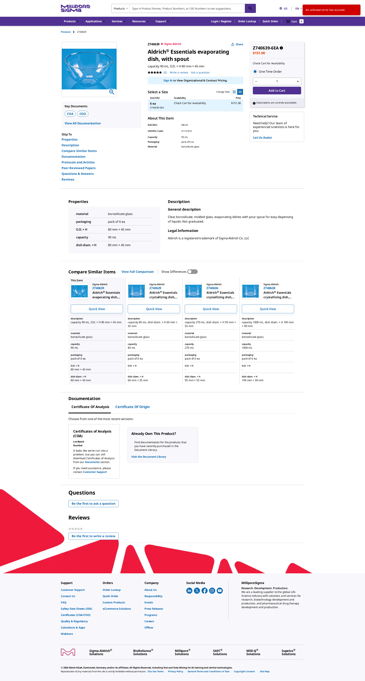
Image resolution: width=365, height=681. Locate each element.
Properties (70, 139)
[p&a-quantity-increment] (298, 81)
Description (70, 145)
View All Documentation (83, 123)
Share (239, 44)
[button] (221, 21)
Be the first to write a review (95, 537)
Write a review (179, 72)
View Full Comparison (137, 272)
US (285, 8)
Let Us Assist (262, 137)
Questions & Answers (78, 174)
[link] (80, 590)
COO (82, 114)
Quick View (97, 309)
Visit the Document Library (148, 456)
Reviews (68, 179)
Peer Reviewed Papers (79, 168)
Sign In (167, 80)
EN (297, 8)
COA (70, 114)
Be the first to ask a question (93, 503)
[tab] (69, 31)
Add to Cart (277, 90)
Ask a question (200, 72)
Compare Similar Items (79, 151)
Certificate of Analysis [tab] (90, 406)
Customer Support (95, 472)
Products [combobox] (119, 8)
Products (66, 31)
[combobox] (183, 8)
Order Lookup (247, 21)
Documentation (73, 156)
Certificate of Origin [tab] (132, 406)
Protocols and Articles (78, 162)
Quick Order (270, 21)
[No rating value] (156, 72)
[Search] (250, 8)
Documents (92, 462)
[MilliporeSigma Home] (75, 8)
